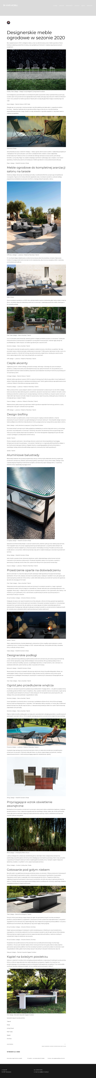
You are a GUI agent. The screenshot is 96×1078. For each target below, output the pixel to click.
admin (13, 22)
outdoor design (57, 1046)
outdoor (51, 1046)
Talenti (9, 1021)
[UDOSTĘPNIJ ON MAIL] (18, 1046)
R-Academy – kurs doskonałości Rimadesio (35, 1058)
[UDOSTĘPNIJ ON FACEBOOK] (10, 1046)
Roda (62, 1046)
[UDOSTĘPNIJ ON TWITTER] (8, 1046)
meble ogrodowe (45, 1046)
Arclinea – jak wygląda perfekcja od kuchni (56, 1058)
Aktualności (32, 23)
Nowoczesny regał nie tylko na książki (14, 1058)
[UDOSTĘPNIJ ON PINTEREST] (15, 1046)
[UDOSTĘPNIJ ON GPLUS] (13, 1046)
